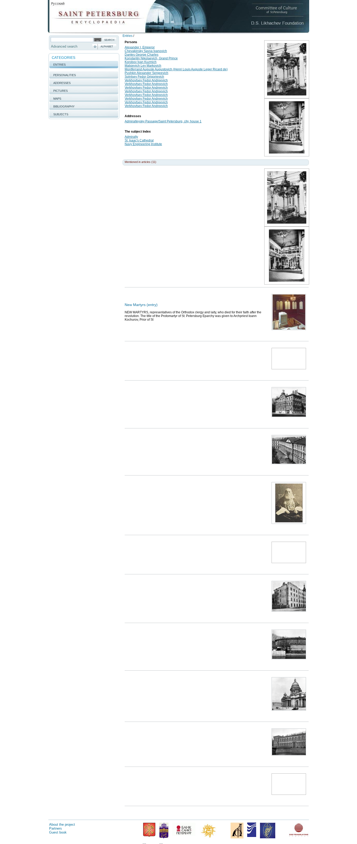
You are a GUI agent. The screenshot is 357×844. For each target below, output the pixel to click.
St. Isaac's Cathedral (139, 140)
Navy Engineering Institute (143, 144)
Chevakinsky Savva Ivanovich (146, 51)
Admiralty (131, 137)
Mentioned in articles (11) (140, 161)
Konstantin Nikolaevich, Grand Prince (151, 58)
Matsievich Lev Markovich (143, 65)
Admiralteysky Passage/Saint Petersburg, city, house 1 (163, 121)
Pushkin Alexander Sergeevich (146, 73)
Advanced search (64, 46)
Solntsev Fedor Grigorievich (144, 76)
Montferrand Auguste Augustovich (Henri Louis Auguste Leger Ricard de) (176, 69)
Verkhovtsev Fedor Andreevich (146, 80)
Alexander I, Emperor (140, 47)
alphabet (107, 46)
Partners (55, 828)
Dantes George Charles (141, 54)
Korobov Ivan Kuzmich (141, 62)
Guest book (58, 832)
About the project (62, 824)
